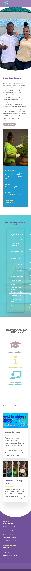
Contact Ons (21, 567)
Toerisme (7, 553)
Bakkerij (6, 547)
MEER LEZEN (9, 124)
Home (5, 565)
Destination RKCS (12, 432)
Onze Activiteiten (9, 567)
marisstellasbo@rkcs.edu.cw (14, 195)
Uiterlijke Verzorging (10, 555)
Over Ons (13, 565)
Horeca (6, 550)
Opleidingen (22, 565)
